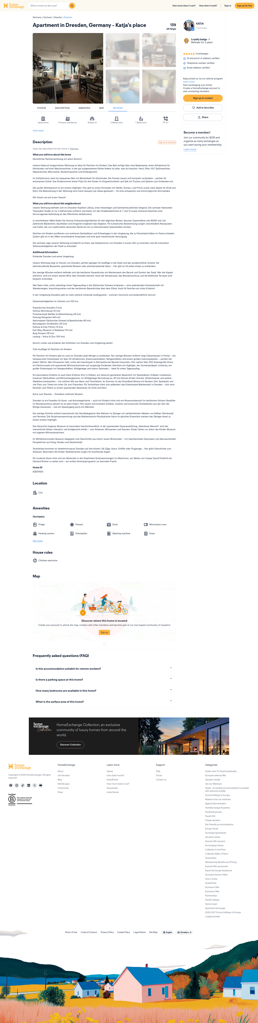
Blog (60, 779)
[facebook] (10, 785)
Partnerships (211, 895)
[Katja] (189, 26)
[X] (34, 785)
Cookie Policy (123, 932)
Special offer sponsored (216, 866)
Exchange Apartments (215, 833)
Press (60, 792)
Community (63, 788)
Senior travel (211, 904)
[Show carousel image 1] (123, 50)
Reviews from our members (218, 799)
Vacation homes (212, 837)
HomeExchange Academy (217, 808)
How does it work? (208, 5)
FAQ (158, 771)
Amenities (84, 108)
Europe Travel (211, 828)
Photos (41, 108)
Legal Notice (139, 932)
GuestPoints (112, 779)
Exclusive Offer (212, 887)
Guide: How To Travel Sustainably (220, 771)
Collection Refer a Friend (216, 854)
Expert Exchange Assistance (218, 870)
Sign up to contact (203, 98)
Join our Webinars (213, 784)
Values (110, 771)
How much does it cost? (184, 5)
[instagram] (16, 785)
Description (62, 108)
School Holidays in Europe (217, 795)
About (60, 771)
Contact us (161, 779)
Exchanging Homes (214, 845)
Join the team (64, 775)
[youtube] (40, 785)
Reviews (118, 108)
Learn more (189, 81)
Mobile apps (64, 784)
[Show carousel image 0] (68, 68)
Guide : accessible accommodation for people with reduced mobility (227, 789)
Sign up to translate (167, 142)
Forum (159, 775)
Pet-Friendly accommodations (219, 824)
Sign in (227, 5)
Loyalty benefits (212, 916)
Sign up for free (244, 5)
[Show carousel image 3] (123, 87)
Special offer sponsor (215, 841)
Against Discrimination (215, 803)
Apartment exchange (215, 908)
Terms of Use (71, 932)
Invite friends (113, 792)
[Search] (72, 6)
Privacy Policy (107, 932)
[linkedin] (28, 785)
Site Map (153, 932)
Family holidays (212, 900)
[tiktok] (22, 785)
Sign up (104, 632)
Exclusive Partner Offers (216, 875)
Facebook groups (213, 812)
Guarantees (112, 788)
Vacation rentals (212, 779)
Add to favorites (205, 107)
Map (101, 108)
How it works (211, 879)
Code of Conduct (89, 932)
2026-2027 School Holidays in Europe (223, 912)
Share (205, 117)
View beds (38, 130)
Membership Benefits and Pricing (221, 862)
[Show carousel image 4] (159, 87)
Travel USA (210, 816)
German (74, 148)
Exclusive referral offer (215, 775)
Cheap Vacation (212, 820)
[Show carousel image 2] (159, 50)
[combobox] (52, 5)
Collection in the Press (215, 849)
